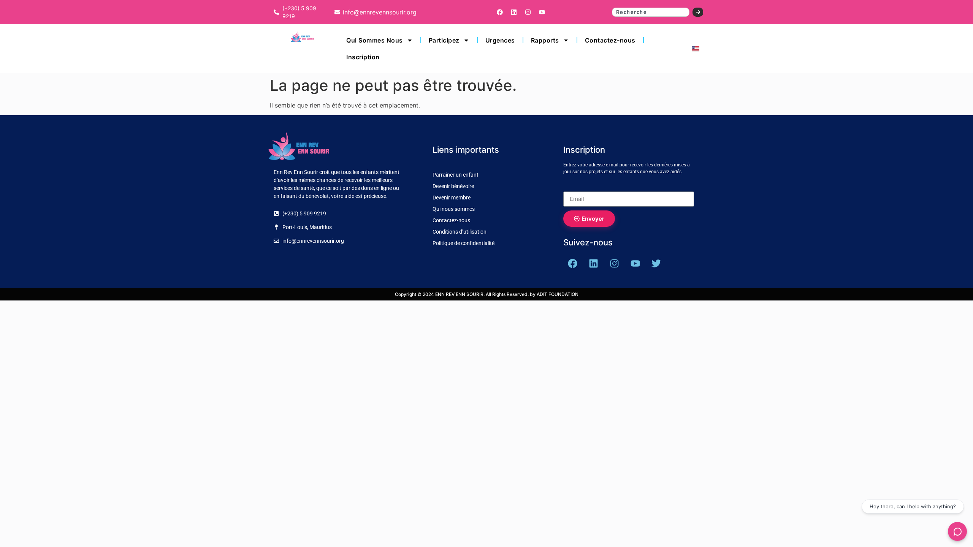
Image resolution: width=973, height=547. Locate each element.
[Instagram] (528, 12)
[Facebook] (500, 12)
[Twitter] (656, 263)
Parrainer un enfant (456, 175)
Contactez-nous (610, 40)
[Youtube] (542, 12)
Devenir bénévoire (453, 186)
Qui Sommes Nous (374, 40)
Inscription (363, 57)
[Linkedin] (514, 12)
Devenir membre (452, 197)
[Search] (698, 12)
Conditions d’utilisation (459, 232)
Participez (444, 40)
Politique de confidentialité (463, 243)
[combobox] (650, 12)
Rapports (545, 40)
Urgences (500, 40)
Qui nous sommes (454, 209)
